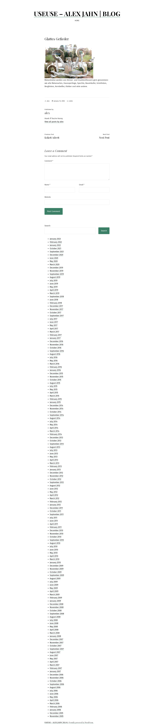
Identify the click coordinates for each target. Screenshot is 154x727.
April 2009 (54, 591)
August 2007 (55, 652)
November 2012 (56, 476)
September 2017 (57, 316)
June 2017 (54, 322)
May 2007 (54, 658)
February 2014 (56, 434)
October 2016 (55, 348)
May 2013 (53, 457)
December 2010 (56, 530)
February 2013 (56, 466)
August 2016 (55, 354)
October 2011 (55, 511)
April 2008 (54, 630)
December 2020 (56, 255)
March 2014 (54, 431)
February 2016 (56, 367)
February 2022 (56, 242)
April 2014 (54, 428)
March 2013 (54, 463)
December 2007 (56, 639)
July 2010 (53, 546)
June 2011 (54, 521)
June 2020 (54, 258)
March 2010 (54, 559)
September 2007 (57, 649)
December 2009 (56, 566)
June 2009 (54, 585)
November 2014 (56, 408)
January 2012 (55, 505)
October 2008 (55, 610)
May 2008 (54, 626)
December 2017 (56, 306)
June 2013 (54, 453)
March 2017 (54, 332)
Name (47, 185)
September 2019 (57, 274)
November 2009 (56, 569)
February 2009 (56, 597)
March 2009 (55, 594)
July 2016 (53, 357)
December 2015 (56, 373)
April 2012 (54, 495)
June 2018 (54, 300)
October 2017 (55, 312)
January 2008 (55, 636)
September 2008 (57, 614)
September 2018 (57, 296)
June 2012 (54, 489)
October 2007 (55, 646)
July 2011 (53, 517)
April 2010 (54, 556)
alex (48, 101)
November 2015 (56, 376)
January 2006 (55, 710)
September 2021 (57, 251)
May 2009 (54, 588)
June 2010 (54, 550)
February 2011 (56, 527)
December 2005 (56, 713)
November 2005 (56, 716)
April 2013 (54, 460)
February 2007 (56, 668)
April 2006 (54, 700)
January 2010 (55, 562)
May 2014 (54, 424)
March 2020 (54, 264)
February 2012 (56, 501)
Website (48, 197)
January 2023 (55, 239)
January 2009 (55, 601)
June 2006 (54, 694)
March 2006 (55, 703)
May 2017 (53, 325)
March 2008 (55, 633)
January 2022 (55, 245)
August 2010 (55, 543)
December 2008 (56, 604)
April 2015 (54, 392)
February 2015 (56, 399)
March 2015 (54, 396)
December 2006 (56, 674)
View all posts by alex (54, 122)
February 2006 (56, 707)
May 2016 (54, 360)
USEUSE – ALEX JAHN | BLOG (77, 13)
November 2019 (56, 271)
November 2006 (56, 678)
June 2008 (54, 623)
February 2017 (56, 335)
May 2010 (54, 553)
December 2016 (56, 341)
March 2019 (54, 293)
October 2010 (55, 537)
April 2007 (54, 662)
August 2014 (55, 418)
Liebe (71, 101)
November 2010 (56, 533)
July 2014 (53, 421)
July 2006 (54, 691)
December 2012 (56, 473)
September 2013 (57, 444)
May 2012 (53, 492)
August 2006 (55, 687)
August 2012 (55, 485)
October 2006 (55, 681)
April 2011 (54, 524)
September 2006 (57, 684)
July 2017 (53, 319)
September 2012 (57, 482)
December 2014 (56, 405)
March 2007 (54, 665)
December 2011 (56, 508)
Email (81, 185)
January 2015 (55, 402)
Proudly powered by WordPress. (81, 722)
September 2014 (57, 415)
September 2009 (57, 575)
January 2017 (55, 338)
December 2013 (56, 437)
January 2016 (55, 370)
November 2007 (56, 642)
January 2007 (55, 671)
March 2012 (54, 498)
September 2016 (57, 351)
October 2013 (55, 440)
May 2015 (53, 389)
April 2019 (54, 290)
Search (47, 226)
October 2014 (55, 412)
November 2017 (56, 309)
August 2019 (55, 277)
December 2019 (56, 267)
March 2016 (54, 364)
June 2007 (54, 655)
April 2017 (54, 328)
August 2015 (55, 383)
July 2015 (53, 386)
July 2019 (53, 280)
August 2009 (55, 578)
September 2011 (57, 514)
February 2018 (56, 303)
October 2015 (55, 380)
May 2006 (54, 697)
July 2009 (54, 582)
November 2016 (56, 344)
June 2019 (54, 283)
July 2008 (54, 620)
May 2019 (54, 287)
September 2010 (57, 540)
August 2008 (55, 617)
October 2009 (55, 572)
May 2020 (54, 261)
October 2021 (55, 248)
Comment (49, 161)
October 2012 (55, 479)
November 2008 (56, 607)
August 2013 (55, 447)
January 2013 (55, 469)
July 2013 (53, 450)
